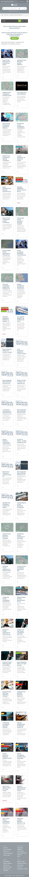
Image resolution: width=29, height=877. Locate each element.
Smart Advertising (21, 853)
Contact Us (6, 851)
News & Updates (7, 849)
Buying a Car (20, 865)
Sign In (15, 38)
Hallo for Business (7, 863)
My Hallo (21, 1)
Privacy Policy (6, 855)
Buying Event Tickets (22, 868)
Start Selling (6, 861)
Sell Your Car (6, 865)
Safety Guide (20, 851)
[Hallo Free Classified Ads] (14, 5)
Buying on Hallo (21, 861)
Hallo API (19, 855)
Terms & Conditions (8, 853)
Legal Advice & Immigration (16, 15)
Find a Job (19, 867)
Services (6, 15)
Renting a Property (21, 863)
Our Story (5, 847)
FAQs (18, 856)
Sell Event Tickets (7, 867)
